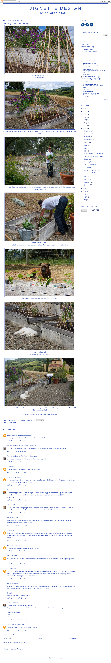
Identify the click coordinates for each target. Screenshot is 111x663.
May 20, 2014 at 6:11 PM (16, 564)
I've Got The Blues (90, 165)
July (85, 145)
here (56, 414)
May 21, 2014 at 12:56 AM (17, 598)
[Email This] (37, 420)
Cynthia (9, 530)
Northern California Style (91, 77)
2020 (84, 111)
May (85, 151)
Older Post (72, 638)
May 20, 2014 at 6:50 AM (16, 462)
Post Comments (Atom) (19, 642)
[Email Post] (34, 420)
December (87, 131)
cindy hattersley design (14, 624)
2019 (84, 114)
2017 (84, 120)
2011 (84, 194)
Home (40, 638)
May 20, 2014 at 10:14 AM (17, 525)
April (86, 176)
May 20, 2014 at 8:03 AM (16, 485)
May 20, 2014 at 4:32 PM (16, 551)
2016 (84, 123)
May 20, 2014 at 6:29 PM (16, 579)
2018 (84, 117)
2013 (84, 188)
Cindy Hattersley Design (90, 69)
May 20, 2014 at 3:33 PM (16, 540)
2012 (84, 191)
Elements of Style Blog (90, 84)
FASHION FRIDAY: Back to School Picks (92, 86)
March (86, 179)
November (88, 134)
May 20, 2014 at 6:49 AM (16, 451)
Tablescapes (85, 44)
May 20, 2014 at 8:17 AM (16, 500)
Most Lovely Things (89, 63)
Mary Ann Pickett (12, 545)
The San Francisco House (89, 51)
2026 (84, 108)
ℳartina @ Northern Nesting (16, 505)
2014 (84, 128)
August (86, 142)
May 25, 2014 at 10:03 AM (17, 620)
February (87, 182)
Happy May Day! (89, 173)
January (87, 185)
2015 (84, 126)
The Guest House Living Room (94, 153)
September (88, 140)
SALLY (9, 467)
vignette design (55, 8)
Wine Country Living (87, 47)
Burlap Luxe (11, 603)
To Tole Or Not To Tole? (92, 170)
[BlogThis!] (38, 420)
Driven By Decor (87, 92)
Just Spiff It (10, 556)
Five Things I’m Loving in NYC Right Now (93, 71)
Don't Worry (88, 167)
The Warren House (87, 49)
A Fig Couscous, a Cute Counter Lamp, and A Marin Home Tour (92, 79)
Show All (106, 99)
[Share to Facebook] (42, 420)
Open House (88, 159)
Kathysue (10, 490)
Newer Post (7, 638)
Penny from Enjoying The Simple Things (20, 445)
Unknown (10, 433)
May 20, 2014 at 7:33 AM (16, 472)
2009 (84, 200)
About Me (84, 42)
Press (82, 54)
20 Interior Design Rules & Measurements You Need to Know (93, 94)
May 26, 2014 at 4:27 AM (16, 630)
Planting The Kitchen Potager (93, 156)
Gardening (13, 422)
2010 (84, 197)
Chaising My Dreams (91, 162)
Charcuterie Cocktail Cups (90, 65)
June (86, 148)
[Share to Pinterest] (43, 420)
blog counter (55, 660)
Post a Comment (8, 635)
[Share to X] (40, 420)
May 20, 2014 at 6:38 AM (16, 441)
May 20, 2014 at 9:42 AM (16, 513)
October (87, 137)
